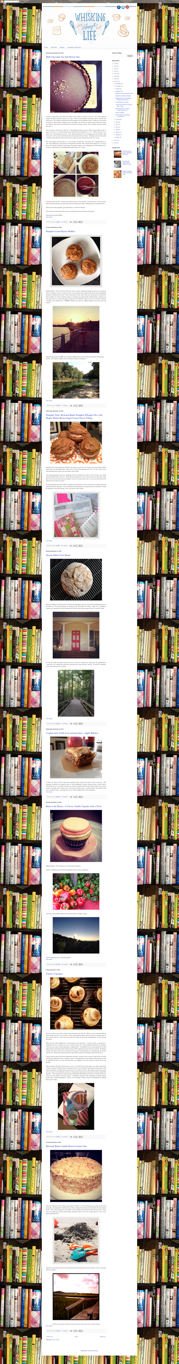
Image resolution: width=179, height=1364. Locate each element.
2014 (115, 76)
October (118, 88)
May (117, 127)
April (117, 129)
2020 (115, 63)
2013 (115, 79)
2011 (115, 140)
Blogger (96, 1350)
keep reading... (49, 217)
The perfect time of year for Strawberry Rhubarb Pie (127, 152)
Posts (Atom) (56, 1339)
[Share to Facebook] (80, 222)
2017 (115, 68)
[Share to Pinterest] (82, 222)
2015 (115, 73)
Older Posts (103, 1336)
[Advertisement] (127, 196)
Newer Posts (50, 1336)
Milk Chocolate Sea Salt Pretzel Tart (63, 56)
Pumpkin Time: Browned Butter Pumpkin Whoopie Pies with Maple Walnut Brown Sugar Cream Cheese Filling (74, 416)
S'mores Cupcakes (54, 973)
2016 (115, 71)
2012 (115, 81)
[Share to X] (78, 222)
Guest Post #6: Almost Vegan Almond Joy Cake (126, 162)
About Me (54, 47)
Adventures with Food (74, 47)
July (117, 122)
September (118, 91)
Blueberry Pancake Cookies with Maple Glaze (127, 172)
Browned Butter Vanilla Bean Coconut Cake (66, 1146)
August (118, 119)
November (118, 86)
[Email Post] (70, 222)
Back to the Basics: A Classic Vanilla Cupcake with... (122, 109)
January (118, 137)
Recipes (62, 47)
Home (46, 47)
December (118, 83)
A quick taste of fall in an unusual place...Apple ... (123, 105)
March (117, 132)
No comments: (64, 222)
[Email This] (74, 222)
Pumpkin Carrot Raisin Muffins (60, 231)
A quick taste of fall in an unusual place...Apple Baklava (72, 732)
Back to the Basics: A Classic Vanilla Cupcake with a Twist (73, 806)
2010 (115, 143)
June (117, 124)
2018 (115, 66)
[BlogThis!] (76, 222)
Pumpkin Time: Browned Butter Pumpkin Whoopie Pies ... (123, 98)
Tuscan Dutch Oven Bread (58, 555)
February (118, 134)
